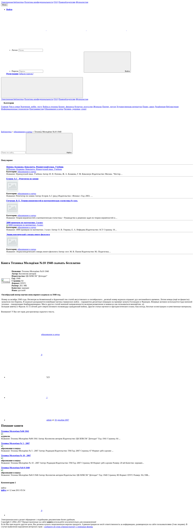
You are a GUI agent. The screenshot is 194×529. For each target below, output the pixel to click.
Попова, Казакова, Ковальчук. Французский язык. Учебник (34, 167)
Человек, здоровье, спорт (75, 109)
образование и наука (27, 171)
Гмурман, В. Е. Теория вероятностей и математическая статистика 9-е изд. (42, 201)
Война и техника (50, 107)
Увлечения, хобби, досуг (31, 107)
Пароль (15, 71)
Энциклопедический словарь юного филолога (28, 234)
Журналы (97, 107)
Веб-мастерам (172, 107)
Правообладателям (66, 2)
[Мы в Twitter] (61, 129)
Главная (4, 107)
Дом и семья (14, 107)
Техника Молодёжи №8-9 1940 (15, 468)
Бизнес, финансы (66, 107)
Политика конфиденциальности (38, 2)
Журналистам (82, 2)
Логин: (15, 50)
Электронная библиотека (12, 2)
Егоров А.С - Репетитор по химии (22, 179)
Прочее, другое (109, 107)
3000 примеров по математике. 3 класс (24, 222)
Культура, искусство (84, 107)
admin (49, 420)
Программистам (36, 109)
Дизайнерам (160, 107)
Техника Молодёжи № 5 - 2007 (15, 443)
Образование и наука (53, 109)
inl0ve (3, 490)
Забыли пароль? (26, 74)
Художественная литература (129, 107)
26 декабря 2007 (62, 420)
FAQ (56, 2)
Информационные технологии (15, 109)
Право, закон (148, 107)
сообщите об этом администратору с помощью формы (68, 527)
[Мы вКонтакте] (21, 129)
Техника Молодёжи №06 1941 (15, 431)
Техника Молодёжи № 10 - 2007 (16, 455)
